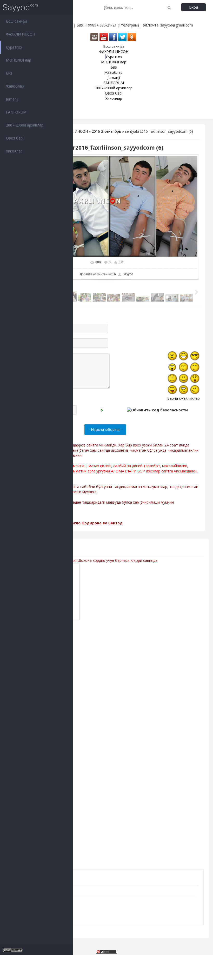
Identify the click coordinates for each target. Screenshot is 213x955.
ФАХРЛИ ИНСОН (73, 131)
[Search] (169, 7)
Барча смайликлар (183, 398)
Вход (193, 7)
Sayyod (16, 7)
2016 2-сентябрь (106, 131)
